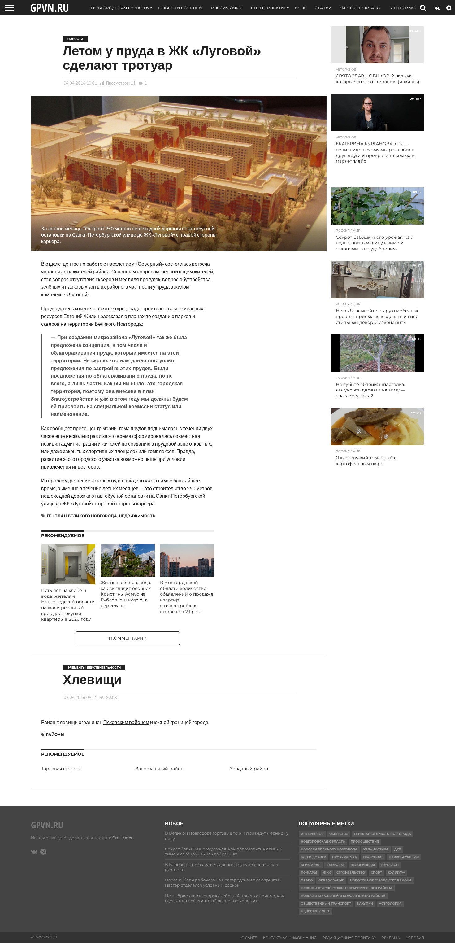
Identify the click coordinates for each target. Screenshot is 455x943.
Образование (331, 880)
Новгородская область (120, 7)
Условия (415, 938)
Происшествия (365, 842)
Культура (396, 873)
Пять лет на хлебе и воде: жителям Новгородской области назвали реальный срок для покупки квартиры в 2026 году (68, 604)
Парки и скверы (404, 857)
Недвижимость (137, 515)
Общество (338, 834)
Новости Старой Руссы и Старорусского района (346, 888)
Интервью (402, 7)
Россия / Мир (226, 7)
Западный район (249, 768)
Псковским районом (126, 722)
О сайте (249, 938)
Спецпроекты (268, 7)
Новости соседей (180, 7)
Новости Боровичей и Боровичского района (343, 896)
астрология (390, 904)
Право (307, 880)
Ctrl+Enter (122, 837)
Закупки (365, 904)
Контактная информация (289, 938)
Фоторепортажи (361, 7)
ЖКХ (327, 873)
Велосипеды (363, 865)
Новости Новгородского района (381, 880)
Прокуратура (344, 857)
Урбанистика (375, 849)
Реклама (391, 938)
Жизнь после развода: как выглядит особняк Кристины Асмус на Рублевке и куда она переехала (126, 594)
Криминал (311, 865)
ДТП (397, 849)
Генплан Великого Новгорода (82, 515)
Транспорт (373, 857)
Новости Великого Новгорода (329, 849)
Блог (300, 7)
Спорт (376, 873)
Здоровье (336, 865)
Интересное (312, 834)
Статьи (323, 7)
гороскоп (390, 865)
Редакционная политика (349, 938)
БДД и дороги (313, 857)
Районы (55, 734)
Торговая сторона (61, 768)
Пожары (309, 873)
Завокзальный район (160, 768)
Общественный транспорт (326, 904)
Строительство (350, 873)
